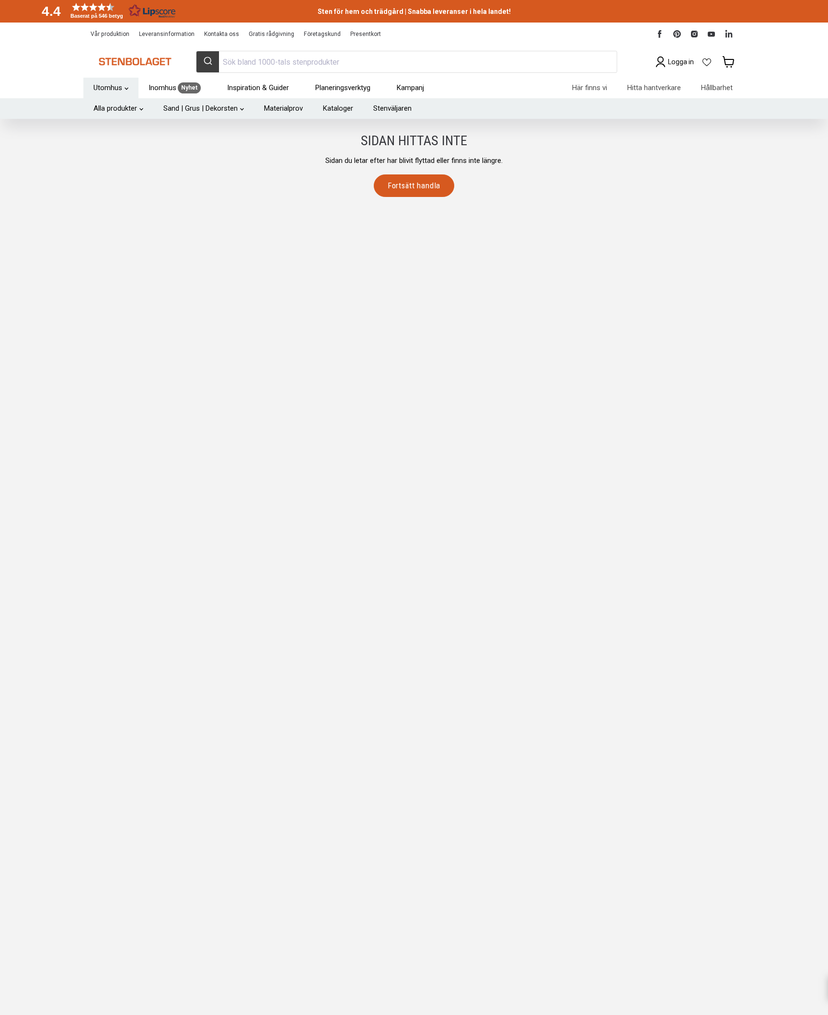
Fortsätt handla (414, 185)
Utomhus (107, 87)
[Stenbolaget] (135, 62)
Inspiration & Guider (258, 87)
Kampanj (410, 87)
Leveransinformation (167, 34)
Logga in (681, 62)
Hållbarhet (717, 87)
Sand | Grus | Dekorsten (200, 108)
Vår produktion (110, 34)
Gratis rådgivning (271, 34)
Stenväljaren (392, 108)
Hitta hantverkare (654, 87)
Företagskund (322, 34)
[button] (105, 11)
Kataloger (338, 108)
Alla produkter (115, 108)
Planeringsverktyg (342, 87)
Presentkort (365, 34)
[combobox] (406, 62)
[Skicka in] (207, 61)
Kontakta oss (221, 34)
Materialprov (283, 108)
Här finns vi (589, 87)
